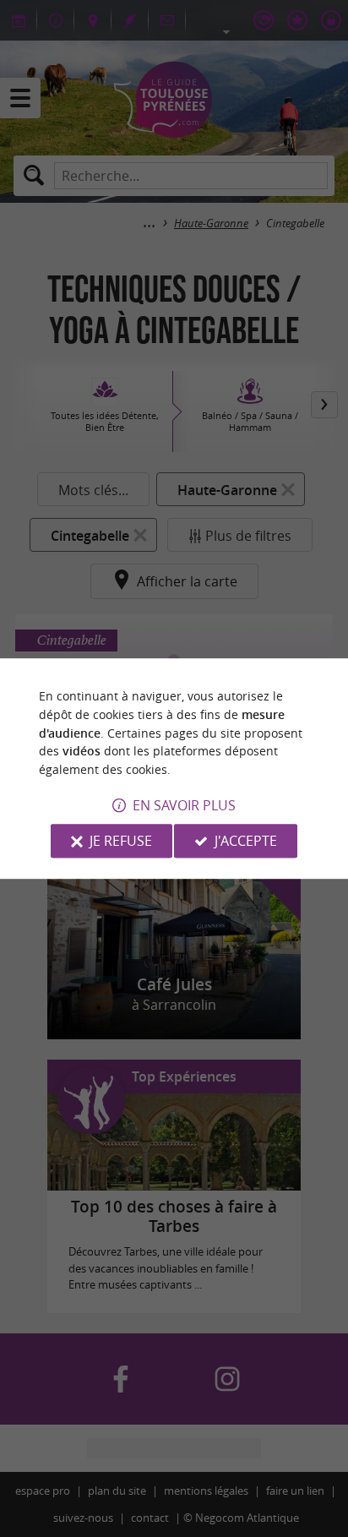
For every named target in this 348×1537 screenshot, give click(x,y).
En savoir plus (184, 805)
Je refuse (121, 840)
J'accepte (246, 840)
